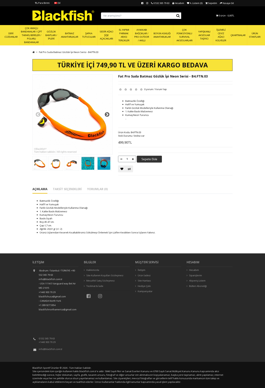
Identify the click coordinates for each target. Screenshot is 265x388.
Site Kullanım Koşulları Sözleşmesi (104, 275)
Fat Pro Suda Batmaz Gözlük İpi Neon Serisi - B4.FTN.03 (68, 52)
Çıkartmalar (238, 35)
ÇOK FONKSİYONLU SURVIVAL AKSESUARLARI (184, 35)
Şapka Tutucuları (89, 35)
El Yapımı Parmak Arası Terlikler (123, 35)
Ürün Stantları (254, 35)
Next (107, 114)
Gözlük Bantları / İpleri (51, 35)
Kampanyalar (145, 291)
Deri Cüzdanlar (11, 35)
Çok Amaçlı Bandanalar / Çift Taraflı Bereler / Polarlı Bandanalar (31, 35)
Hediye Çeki (144, 286)
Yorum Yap (161, 89)
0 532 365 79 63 (47, 338)
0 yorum (148, 89)
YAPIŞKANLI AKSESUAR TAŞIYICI (204, 35)
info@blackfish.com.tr (50, 349)
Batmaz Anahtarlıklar (69, 35)
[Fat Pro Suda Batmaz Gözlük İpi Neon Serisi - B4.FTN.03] (39, 163)
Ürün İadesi (144, 275)
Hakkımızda (92, 270)
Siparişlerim (195, 275)
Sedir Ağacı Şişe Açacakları (106, 35)
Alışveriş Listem (197, 280)
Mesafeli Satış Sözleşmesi (100, 280)
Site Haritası (144, 280)
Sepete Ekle (149, 159)
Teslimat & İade (94, 286)
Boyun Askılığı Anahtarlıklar (162, 35)
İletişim (141, 270)
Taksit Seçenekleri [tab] (67, 189)
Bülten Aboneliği (198, 286)
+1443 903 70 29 (47, 342)
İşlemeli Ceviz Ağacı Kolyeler (221, 35)
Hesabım (194, 270)
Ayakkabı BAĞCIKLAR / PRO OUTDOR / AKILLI (141, 35)
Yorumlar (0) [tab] (97, 189)
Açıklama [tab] (39, 189)
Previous (38, 114)
